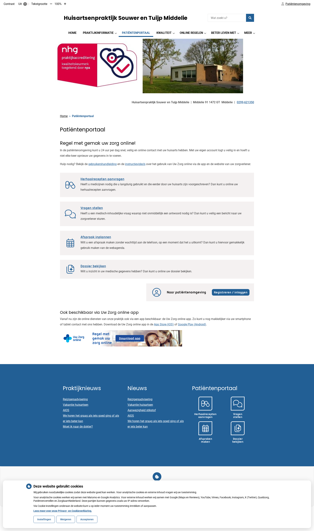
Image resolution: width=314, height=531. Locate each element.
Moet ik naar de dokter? (78, 426)
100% (58, 4)
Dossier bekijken (93, 266)
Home (72, 33)
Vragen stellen (91, 208)
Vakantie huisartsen (75, 404)
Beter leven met (223, 33)
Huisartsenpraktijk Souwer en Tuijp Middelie (125, 18)
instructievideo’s (135, 164)
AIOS (66, 410)
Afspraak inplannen (95, 237)
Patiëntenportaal (136, 33)
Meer (248, 33)
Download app (131, 339)
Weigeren (65, 519)
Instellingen (44, 519)
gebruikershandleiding (102, 164)
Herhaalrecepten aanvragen (102, 179)
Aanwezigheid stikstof (142, 410)
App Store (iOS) (164, 324)
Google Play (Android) (192, 324)
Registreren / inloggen (230, 292)
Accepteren (87, 519)
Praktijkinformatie (98, 33)
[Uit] (26, 4)
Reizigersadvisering (75, 399)
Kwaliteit (164, 33)
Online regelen (191, 33)
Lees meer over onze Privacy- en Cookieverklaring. (62, 510)
